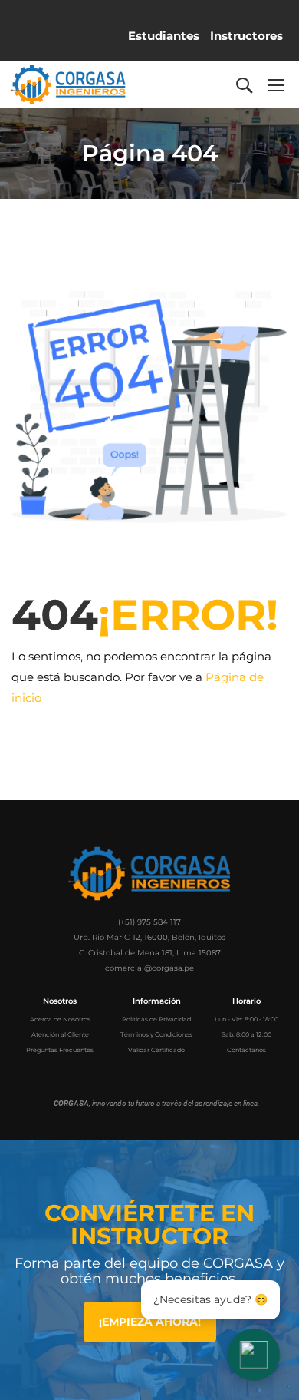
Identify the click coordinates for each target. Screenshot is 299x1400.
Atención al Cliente (60, 1034)
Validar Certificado (156, 1050)
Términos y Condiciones (156, 1034)
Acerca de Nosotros (60, 1019)
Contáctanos (246, 1050)
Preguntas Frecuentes (60, 1050)
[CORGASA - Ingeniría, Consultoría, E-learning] (69, 84)
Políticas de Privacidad (156, 1019)
